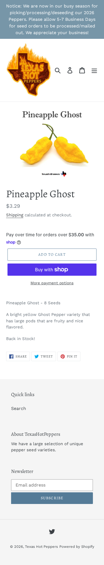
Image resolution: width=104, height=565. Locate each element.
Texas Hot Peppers (41, 546)
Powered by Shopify (76, 546)
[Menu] (94, 70)
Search (18, 408)
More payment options (52, 283)
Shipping (14, 214)
